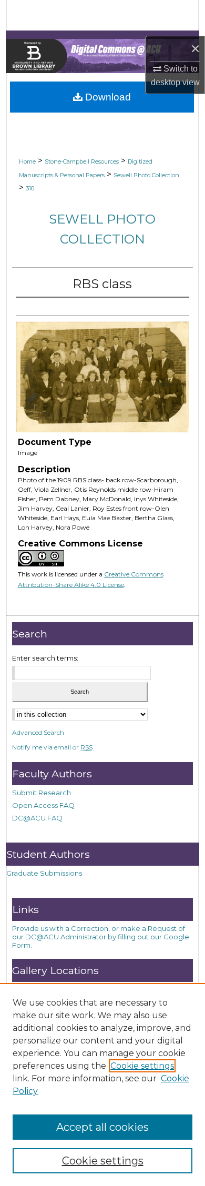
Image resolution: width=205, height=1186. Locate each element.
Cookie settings (142, 1066)
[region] (102, 1084)
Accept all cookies (102, 1127)
